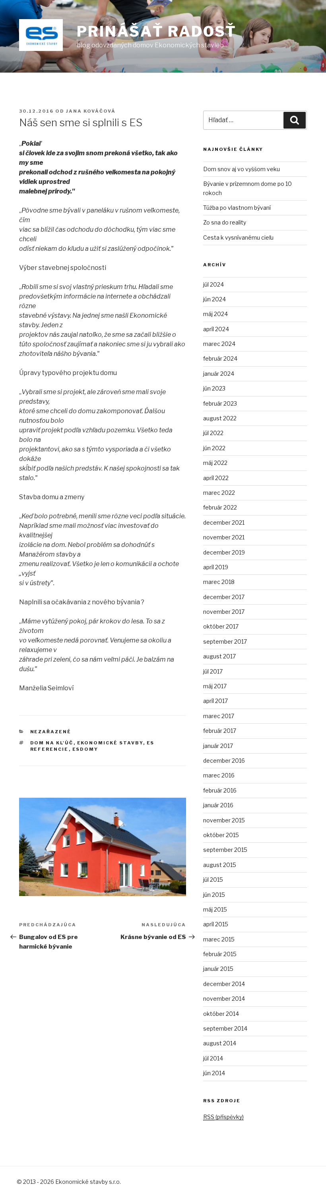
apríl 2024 (216, 329)
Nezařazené (51, 731)
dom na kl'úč (52, 743)
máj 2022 (215, 462)
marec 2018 (219, 581)
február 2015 (220, 954)
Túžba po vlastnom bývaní (237, 207)
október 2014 (221, 1013)
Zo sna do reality (224, 222)
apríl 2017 (215, 700)
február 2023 (220, 403)
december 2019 (224, 552)
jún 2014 (214, 1073)
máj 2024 (215, 313)
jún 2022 (214, 448)
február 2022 (220, 507)
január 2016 (218, 805)
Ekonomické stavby (110, 743)
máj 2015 (215, 909)
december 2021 (223, 522)
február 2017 (219, 730)
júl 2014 (213, 1058)
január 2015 (218, 968)
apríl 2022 (216, 477)
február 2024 (220, 358)
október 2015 (221, 835)
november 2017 (223, 611)
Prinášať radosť (157, 31)
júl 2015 (213, 879)
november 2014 (224, 998)
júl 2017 (213, 671)
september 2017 (225, 641)
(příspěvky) (223, 1116)
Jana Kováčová (91, 111)
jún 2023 (214, 388)
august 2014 (219, 1043)
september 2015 (225, 849)
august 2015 (219, 864)
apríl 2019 (215, 567)
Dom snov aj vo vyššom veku (241, 169)
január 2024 (218, 373)
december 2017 (223, 597)
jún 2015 (214, 894)
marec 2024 (219, 343)
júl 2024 (213, 284)
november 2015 (224, 820)
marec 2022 (219, 492)
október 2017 (221, 626)
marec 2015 (219, 939)
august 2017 (219, 656)
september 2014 (225, 1028)
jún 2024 (214, 299)
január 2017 (218, 745)
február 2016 (220, 790)
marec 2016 (219, 775)
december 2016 (224, 760)
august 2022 (220, 418)
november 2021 (223, 537)
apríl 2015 (215, 924)
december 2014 (224, 983)
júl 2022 (213, 433)
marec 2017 (218, 716)
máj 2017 (215, 686)
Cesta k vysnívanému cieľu (238, 237)
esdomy (85, 749)
